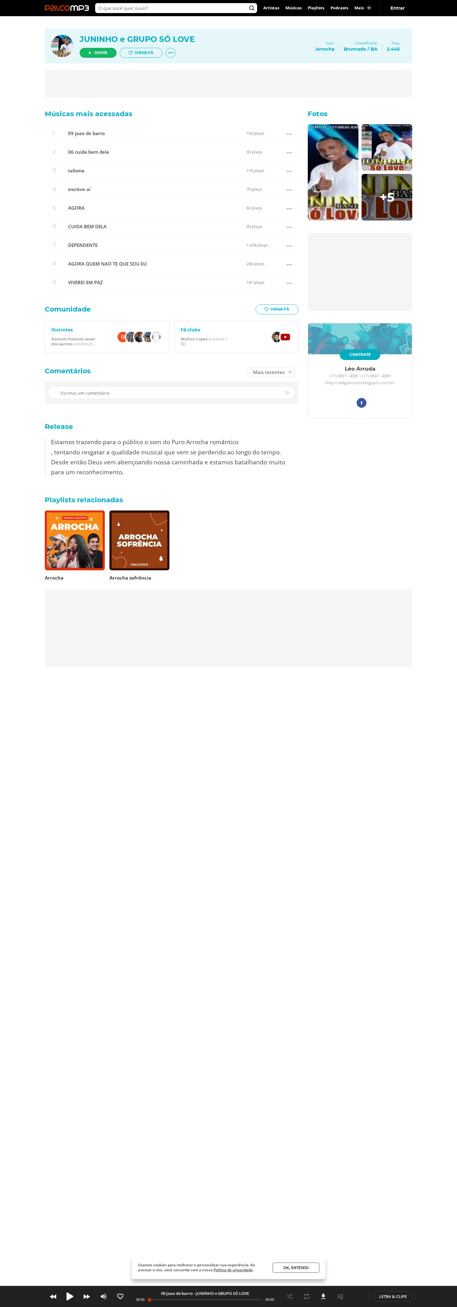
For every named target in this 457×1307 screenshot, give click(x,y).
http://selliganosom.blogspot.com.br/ (360, 383)
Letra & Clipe (393, 1296)
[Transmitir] (357, 1296)
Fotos (318, 114)
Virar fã (144, 52)
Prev (53, 1296)
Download (323, 1296)
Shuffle (289, 1296)
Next (86, 1296)
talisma (76, 171)
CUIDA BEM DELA (87, 227)
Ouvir (101, 52)
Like (120, 1296)
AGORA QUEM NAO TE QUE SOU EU (107, 264)
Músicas (293, 8)
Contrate (360, 354)
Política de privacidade (233, 1270)
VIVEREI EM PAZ (85, 282)
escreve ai (79, 189)
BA (374, 49)
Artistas (271, 8)
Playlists (316, 8)
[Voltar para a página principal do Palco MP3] (68, 8)
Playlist (340, 1296)
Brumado (355, 49)
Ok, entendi (296, 1267)
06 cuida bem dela (88, 152)
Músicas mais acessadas (88, 114)
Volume (103, 1296)
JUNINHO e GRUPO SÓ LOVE (137, 39)
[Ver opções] (171, 53)
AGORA (76, 208)
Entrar (397, 8)
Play (70, 1296)
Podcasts (339, 8)
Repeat (306, 1296)
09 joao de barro (86, 133)
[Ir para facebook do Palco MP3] (362, 404)
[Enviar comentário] (288, 393)
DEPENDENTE (83, 245)
